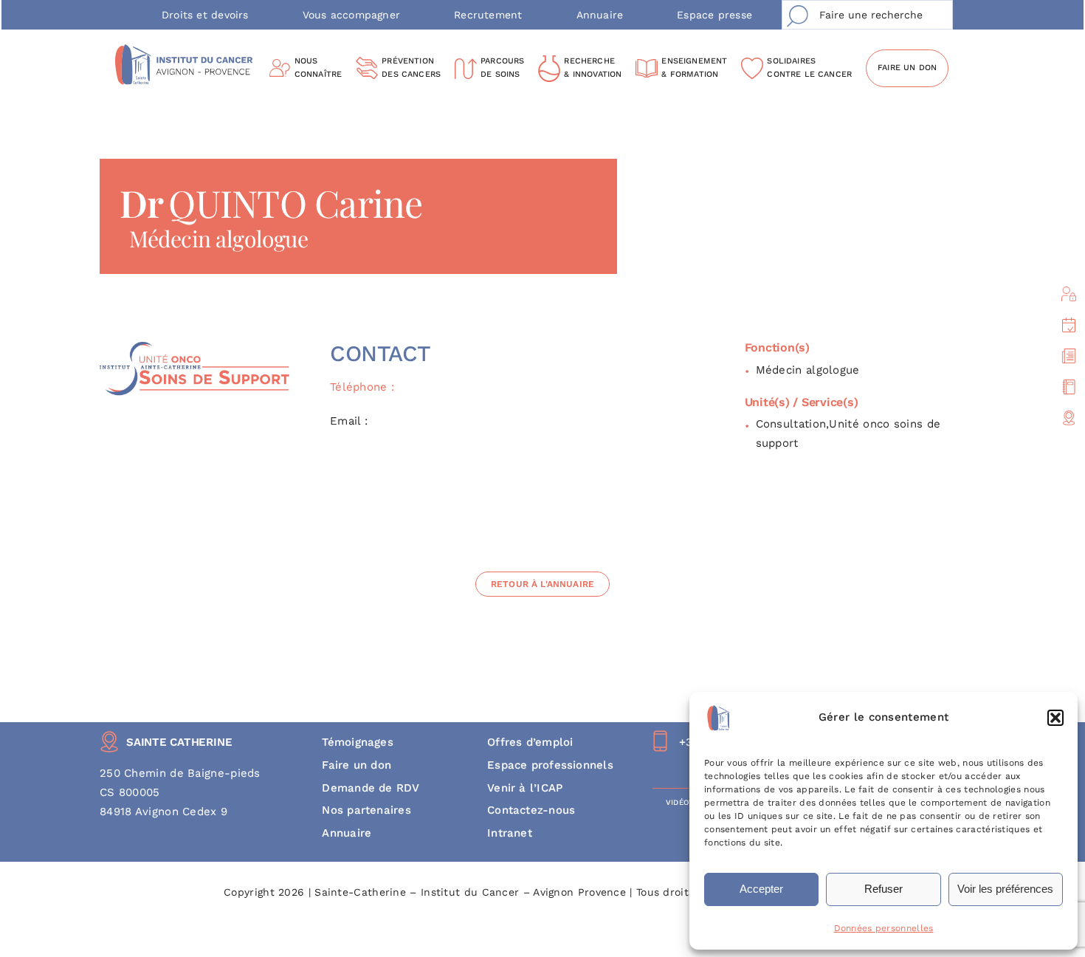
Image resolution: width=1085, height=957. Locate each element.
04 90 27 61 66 (439, 387)
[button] (1055, 717)
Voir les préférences (1005, 888)
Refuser (883, 888)
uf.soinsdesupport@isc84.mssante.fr (472, 421)
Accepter (761, 888)
